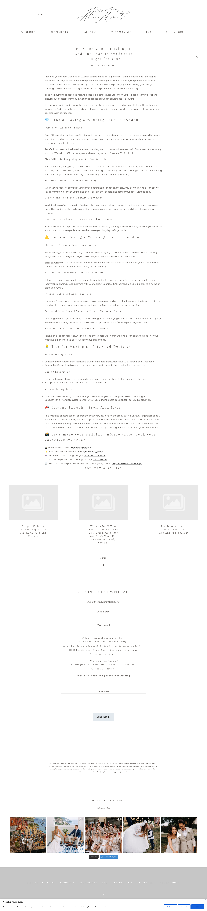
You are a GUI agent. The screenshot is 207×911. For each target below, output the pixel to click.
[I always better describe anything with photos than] (103, 835)
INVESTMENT (146, 882)
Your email (103, 625)
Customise (170, 907)
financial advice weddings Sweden (134, 763)
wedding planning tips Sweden (119, 772)
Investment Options (94, 455)
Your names (104, 612)
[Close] (205, 899)
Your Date (104, 692)
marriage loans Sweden (55, 766)
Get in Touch (100, 459)
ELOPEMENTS (59, 32)
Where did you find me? (104, 661)
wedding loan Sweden (83, 772)
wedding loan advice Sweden (147, 769)
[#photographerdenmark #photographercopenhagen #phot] (179, 835)
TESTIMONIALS (121, 32)
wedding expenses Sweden (94, 769)
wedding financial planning (112, 769)
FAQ (148, 32)
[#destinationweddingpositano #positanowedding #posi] (65, 835)
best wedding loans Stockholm (96, 763)
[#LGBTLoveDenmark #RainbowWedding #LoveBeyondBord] (28, 835)
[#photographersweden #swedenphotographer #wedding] (141, 835)
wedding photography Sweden (100, 772)
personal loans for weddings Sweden (75, 766)
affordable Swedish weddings (58, 763)
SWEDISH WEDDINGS (106, 66)
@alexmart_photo (93, 451)
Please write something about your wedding (103, 676)
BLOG (92, 66)
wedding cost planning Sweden (76, 769)
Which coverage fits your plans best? (104, 638)
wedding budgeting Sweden (58, 769)
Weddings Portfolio (81, 447)
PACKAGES (90, 32)
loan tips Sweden (151, 763)
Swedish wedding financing (149, 766)
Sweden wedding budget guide (130, 766)
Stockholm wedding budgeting (112, 766)
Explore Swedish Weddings (127, 463)
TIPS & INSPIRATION (41, 882)
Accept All (197, 907)
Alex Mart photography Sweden (77, 763)
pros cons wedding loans (94, 766)
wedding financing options (129, 769)
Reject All (184, 907)
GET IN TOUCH (176, 32)
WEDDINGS (28, 32)
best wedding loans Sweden (115, 763)
